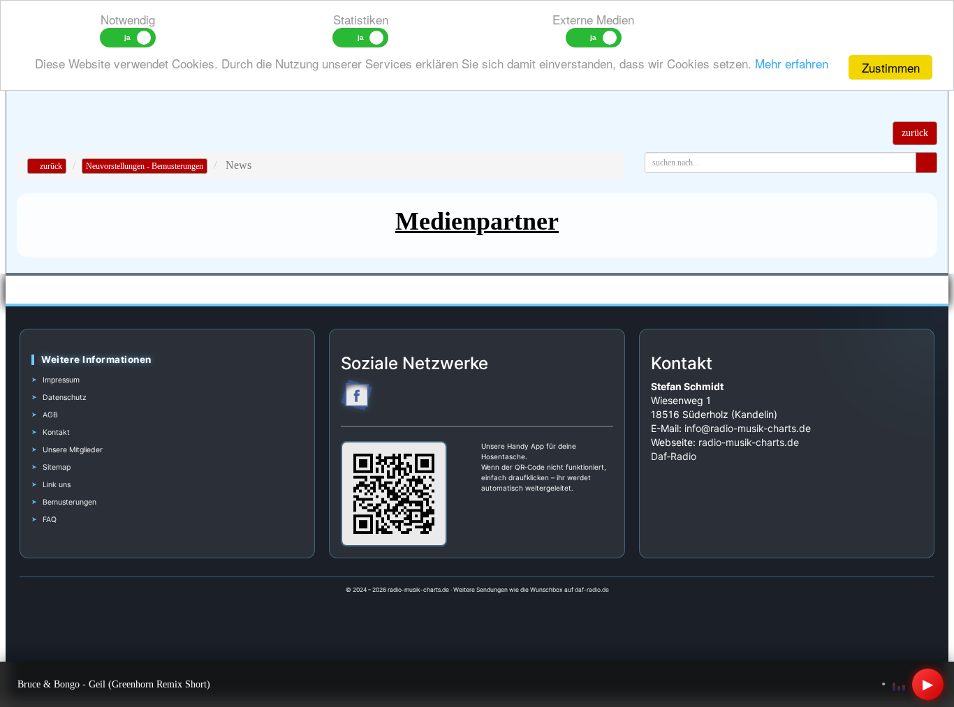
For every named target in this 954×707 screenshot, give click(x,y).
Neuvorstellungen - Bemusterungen (144, 166)
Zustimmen (891, 67)
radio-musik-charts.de (748, 442)
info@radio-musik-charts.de (747, 428)
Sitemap (57, 467)
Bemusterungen (69, 502)
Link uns (57, 484)
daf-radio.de (592, 589)
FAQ (50, 519)
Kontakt (56, 432)
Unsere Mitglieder (73, 449)
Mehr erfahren (791, 63)
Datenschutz (65, 397)
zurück (50, 166)
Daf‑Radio (673, 456)
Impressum (61, 380)
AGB (50, 414)
